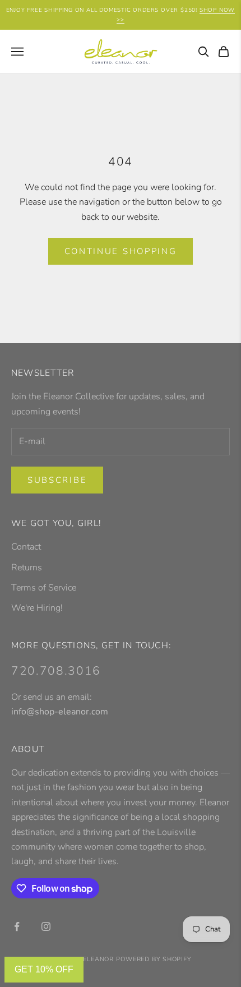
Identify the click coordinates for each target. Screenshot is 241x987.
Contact (26, 547)
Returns (26, 567)
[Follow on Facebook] (16, 926)
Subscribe (57, 480)
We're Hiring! (37, 608)
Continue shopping (120, 251)
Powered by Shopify (153, 959)
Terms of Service (43, 588)
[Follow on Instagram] (46, 926)
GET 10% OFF (44, 969)
